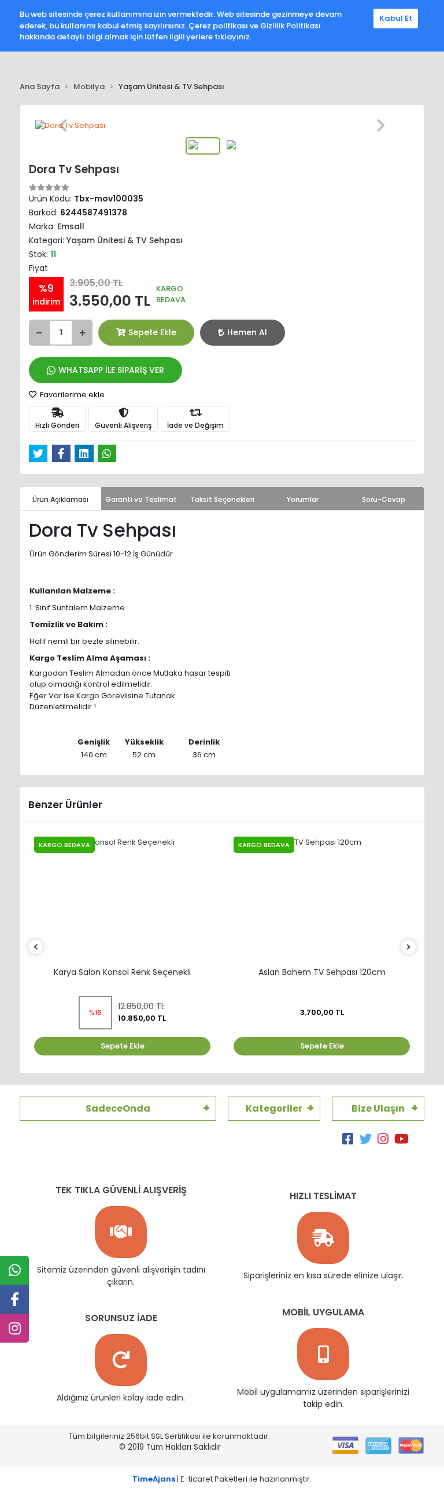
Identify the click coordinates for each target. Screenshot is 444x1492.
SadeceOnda (118, 1108)
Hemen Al (247, 332)
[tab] (60, 498)
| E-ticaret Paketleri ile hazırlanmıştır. (222, 1478)
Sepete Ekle (152, 332)
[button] (63, 125)
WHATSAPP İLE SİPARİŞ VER (111, 370)
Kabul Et (395, 18)
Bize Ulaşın (378, 1108)
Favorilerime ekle (71, 394)
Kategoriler (274, 1108)
